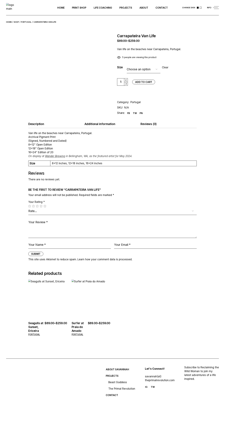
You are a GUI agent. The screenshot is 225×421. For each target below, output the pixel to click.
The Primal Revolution (121, 388)
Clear (165, 67)
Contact (112, 395)
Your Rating (36, 201)
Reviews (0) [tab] (149, 124)
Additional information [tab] (99, 124)
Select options (47, 299)
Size (120, 67)
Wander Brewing (55, 156)
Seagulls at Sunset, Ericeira (35, 327)
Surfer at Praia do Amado (78, 327)
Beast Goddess (117, 382)
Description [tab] (36, 124)
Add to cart (143, 81)
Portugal (135, 102)
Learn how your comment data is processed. (104, 259)
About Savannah (117, 369)
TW (153, 386)
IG (146, 386)
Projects (112, 375)
